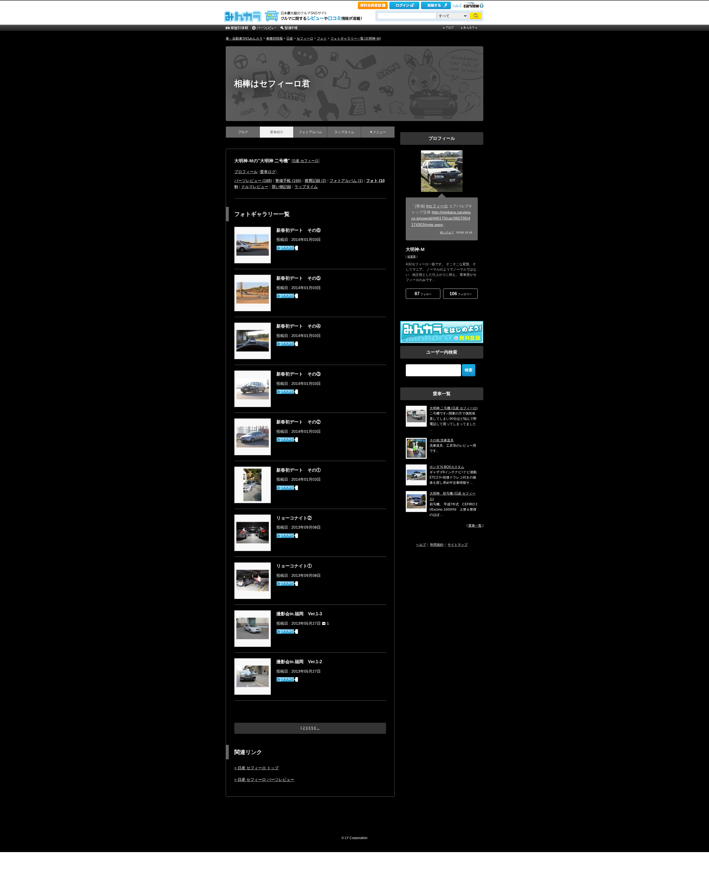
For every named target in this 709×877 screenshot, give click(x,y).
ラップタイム (344, 132)
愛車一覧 (475, 526)
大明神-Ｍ (415, 249)
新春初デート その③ (298, 374)
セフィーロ (305, 38)
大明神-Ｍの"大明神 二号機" (262, 160)
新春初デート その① (298, 470)
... (318, 728)
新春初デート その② (298, 422)
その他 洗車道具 (442, 440)
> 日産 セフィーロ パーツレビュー (264, 779)
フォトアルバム (310, 132)
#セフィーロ (437, 206)
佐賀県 (411, 256)
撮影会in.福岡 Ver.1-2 (299, 661)
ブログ (243, 132)
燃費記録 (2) (315, 180)
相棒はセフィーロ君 (272, 83)
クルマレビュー (254, 186)
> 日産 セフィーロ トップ (256, 768)
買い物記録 (281, 186)
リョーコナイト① (294, 566)
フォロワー (460, 293)
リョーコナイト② (294, 518)
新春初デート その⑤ (298, 278)
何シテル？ (447, 232)
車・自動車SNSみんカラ (244, 38)
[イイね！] (285, 248)
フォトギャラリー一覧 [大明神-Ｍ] (355, 38)
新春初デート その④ (298, 326)
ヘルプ (457, 5)
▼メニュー (377, 132)
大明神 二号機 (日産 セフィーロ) (453, 408)
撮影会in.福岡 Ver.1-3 (299, 613)
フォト (322, 38)
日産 (289, 38)
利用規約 (436, 545)
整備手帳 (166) (288, 180)
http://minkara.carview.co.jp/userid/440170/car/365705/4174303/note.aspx (441, 218)
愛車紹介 (276, 132)
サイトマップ (457, 545)
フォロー (423, 293)
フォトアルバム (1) (346, 180)
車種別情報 (274, 38)
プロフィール (246, 171)
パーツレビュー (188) (253, 180)
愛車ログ (268, 171)
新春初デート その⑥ (298, 230)
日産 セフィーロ (305, 161)
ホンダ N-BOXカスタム (447, 467)
